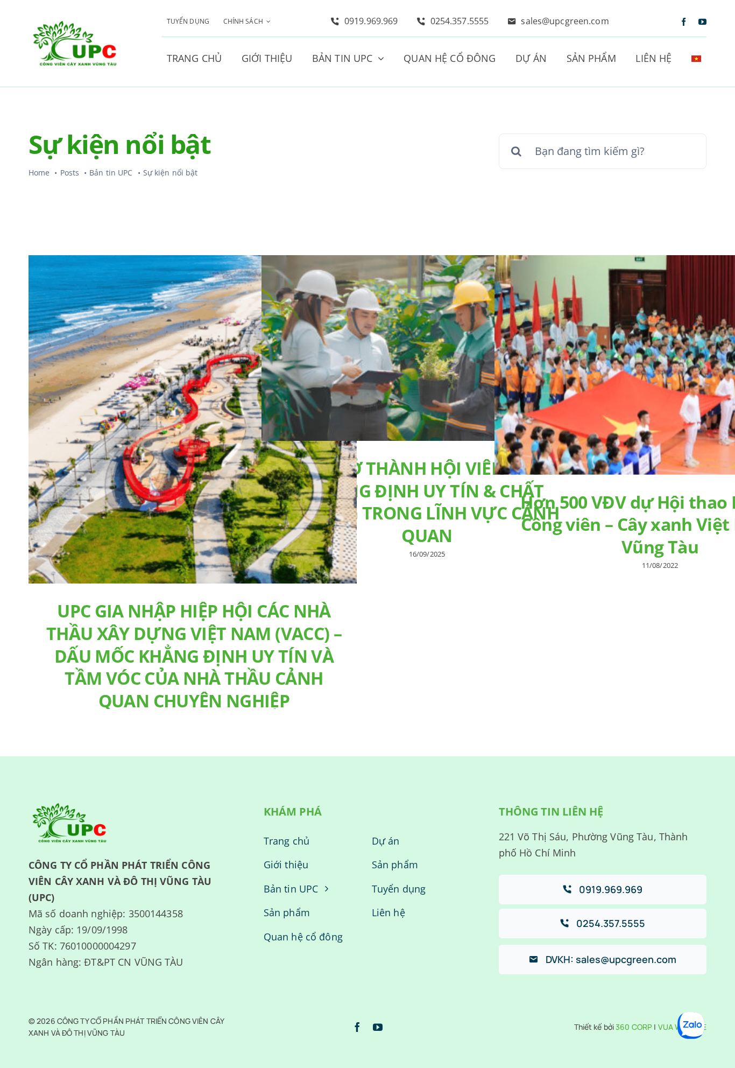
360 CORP (634, 1027)
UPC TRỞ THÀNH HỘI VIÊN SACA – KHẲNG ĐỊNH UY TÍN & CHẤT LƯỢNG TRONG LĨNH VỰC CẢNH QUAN (426, 501)
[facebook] (684, 22)
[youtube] (702, 22)
